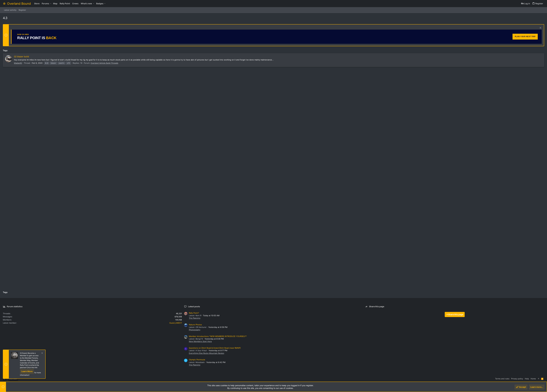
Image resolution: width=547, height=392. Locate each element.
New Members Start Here (200, 341)
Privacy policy (517, 378)
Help (527, 378)
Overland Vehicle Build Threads (104, 63)
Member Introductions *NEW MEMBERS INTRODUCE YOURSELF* (218, 336)
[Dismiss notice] (540, 28)
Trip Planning (194, 318)
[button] (50, 3)
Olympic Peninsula (197, 359)
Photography (194, 330)
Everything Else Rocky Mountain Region (206, 353)
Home (533, 378)
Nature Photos (195, 324)
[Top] (538, 378)
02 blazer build (21, 56)
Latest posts (194, 306)
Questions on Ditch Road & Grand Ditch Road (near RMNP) (215, 348)
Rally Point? (194, 313)
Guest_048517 (175, 323)
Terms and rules (502, 378)
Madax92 (18, 63)
